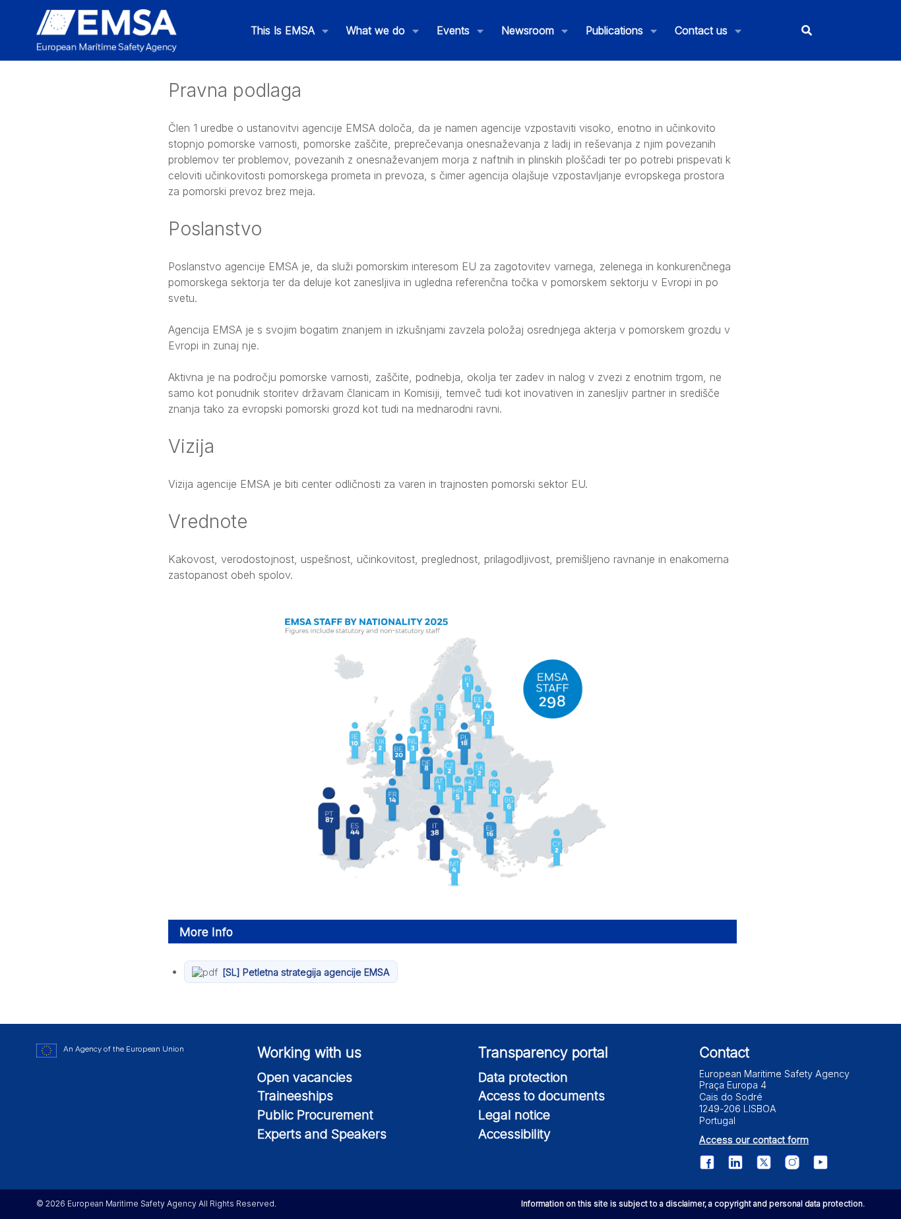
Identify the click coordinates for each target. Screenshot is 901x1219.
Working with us (309, 1052)
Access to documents (541, 1096)
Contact (724, 1052)
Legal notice (514, 1115)
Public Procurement (315, 1115)
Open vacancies (304, 1077)
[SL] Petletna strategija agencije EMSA (306, 972)
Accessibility (514, 1134)
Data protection (523, 1077)
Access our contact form (754, 1139)
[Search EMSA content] (807, 31)
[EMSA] (106, 30)
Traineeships (295, 1096)
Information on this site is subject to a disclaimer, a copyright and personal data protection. (693, 1203)
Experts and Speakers (322, 1134)
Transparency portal (543, 1052)
